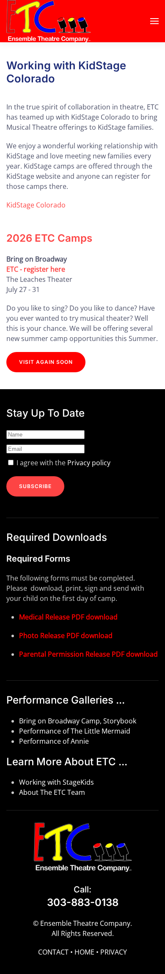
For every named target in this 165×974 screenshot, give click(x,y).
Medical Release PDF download (68, 617)
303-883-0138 (82, 902)
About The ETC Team (52, 792)
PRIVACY (113, 952)
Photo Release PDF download (66, 635)
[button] (154, 21)
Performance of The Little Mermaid (74, 731)
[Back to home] (48, 21)
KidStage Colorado (36, 205)
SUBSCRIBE (35, 486)
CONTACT (53, 952)
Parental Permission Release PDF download (88, 654)
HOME (84, 952)
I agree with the (62, 462)
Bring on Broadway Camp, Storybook (77, 721)
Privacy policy (88, 462)
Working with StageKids (56, 782)
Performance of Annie (54, 741)
